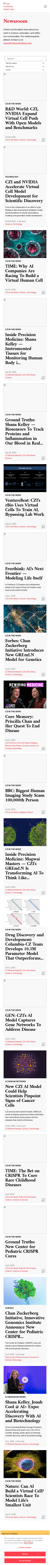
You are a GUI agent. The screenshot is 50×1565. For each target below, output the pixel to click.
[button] (25, 63)
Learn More (28, 1543)
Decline (25, 1554)
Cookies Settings (25, 1547)
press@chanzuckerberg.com (17, 43)
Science (22, 140)
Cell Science (10, 743)
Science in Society (20, 1200)
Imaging (33, 743)
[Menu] (45, 6)
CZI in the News (11, 140)
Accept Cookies (25, 1561)
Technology (31, 140)
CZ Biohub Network (13, 375)
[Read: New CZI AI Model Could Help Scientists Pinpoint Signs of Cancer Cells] (25, 1091)
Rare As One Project (13, 746)
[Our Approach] (10, 6)
